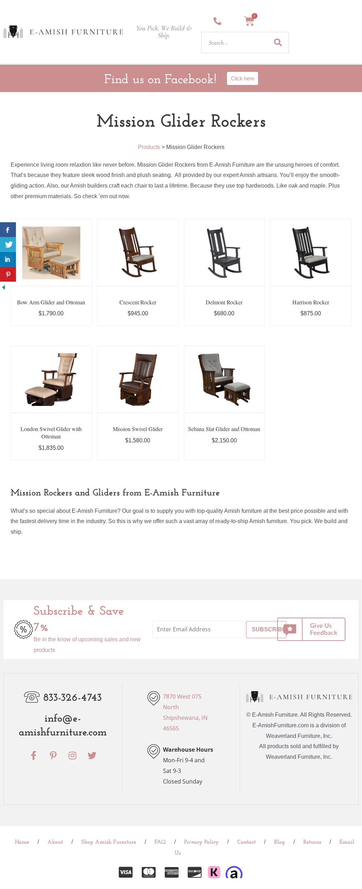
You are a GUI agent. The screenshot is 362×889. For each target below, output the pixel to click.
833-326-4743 (72, 698)
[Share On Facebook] (8, 229)
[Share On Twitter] (8, 244)
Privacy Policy (201, 842)
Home (22, 842)
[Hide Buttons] (3, 287)
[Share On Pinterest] (8, 274)
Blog (279, 842)
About (55, 842)
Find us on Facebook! (160, 80)
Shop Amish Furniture (108, 842)
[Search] (277, 42)
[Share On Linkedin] (8, 259)
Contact (246, 842)
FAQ (160, 842)
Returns (312, 842)
